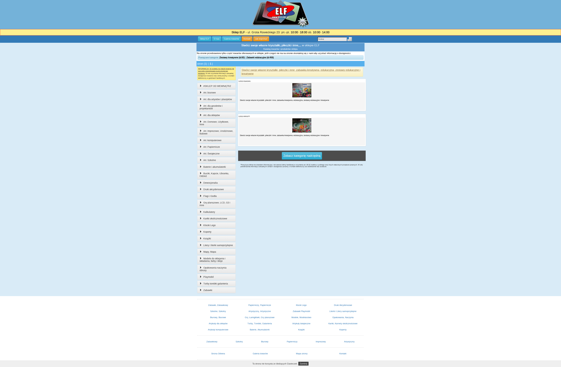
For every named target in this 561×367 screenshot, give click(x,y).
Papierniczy (292, 341)
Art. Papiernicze (211, 147)
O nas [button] (216, 39)
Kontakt (342, 353)
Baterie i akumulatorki (214, 167)
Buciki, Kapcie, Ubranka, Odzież (214, 174)
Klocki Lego (209, 225)
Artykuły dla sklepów (218, 323)
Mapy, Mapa (209, 252)
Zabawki (207, 290)
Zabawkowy (211, 341)
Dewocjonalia (210, 183)
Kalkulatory (209, 212)
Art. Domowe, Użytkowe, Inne (214, 123)
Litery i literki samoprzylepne (218, 245)
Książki (207, 238)
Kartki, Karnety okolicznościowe (342, 323)
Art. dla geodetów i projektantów (211, 107)
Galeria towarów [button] (231, 39)
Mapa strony (302, 353)
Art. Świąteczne (211, 153)
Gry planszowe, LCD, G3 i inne (215, 203)
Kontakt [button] (247, 39)
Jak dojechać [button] (261, 39)
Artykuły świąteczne (301, 323)
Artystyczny (349, 341)
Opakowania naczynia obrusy (213, 269)
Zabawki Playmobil (301, 311)
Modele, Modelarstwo (301, 317)
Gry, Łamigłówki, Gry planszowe (260, 317)
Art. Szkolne (209, 160)
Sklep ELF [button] (204, 39)
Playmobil (208, 277)
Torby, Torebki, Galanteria (259, 323)
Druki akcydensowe (213, 189)
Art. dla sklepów (211, 115)
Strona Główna (218, 353)
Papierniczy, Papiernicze (259, 305)
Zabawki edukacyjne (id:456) (260, 57)
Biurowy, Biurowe (218, 317)
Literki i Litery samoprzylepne (342, 311)
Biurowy (264, 341)
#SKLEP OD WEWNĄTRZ (217, 86)
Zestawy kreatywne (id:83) (232, 57)
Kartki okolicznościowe (215, 218)
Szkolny (239, 341)
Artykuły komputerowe (218, 329)
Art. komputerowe (212, 140)
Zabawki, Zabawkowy (218, 305)
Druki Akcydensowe (343, 305)
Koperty (207, 232)
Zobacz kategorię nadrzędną (301, 155)
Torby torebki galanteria (215, 283)
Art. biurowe (209, 92)
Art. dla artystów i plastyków (217, 99)
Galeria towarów (260, 353)
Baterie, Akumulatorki (260, 329)
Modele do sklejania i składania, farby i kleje (212, 259)
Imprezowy (321, 341)
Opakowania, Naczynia (343, 317)
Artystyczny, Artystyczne (260, 311)
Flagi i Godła (210, 196)
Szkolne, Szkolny (218, 311)
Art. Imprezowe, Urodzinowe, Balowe (216, 132)
